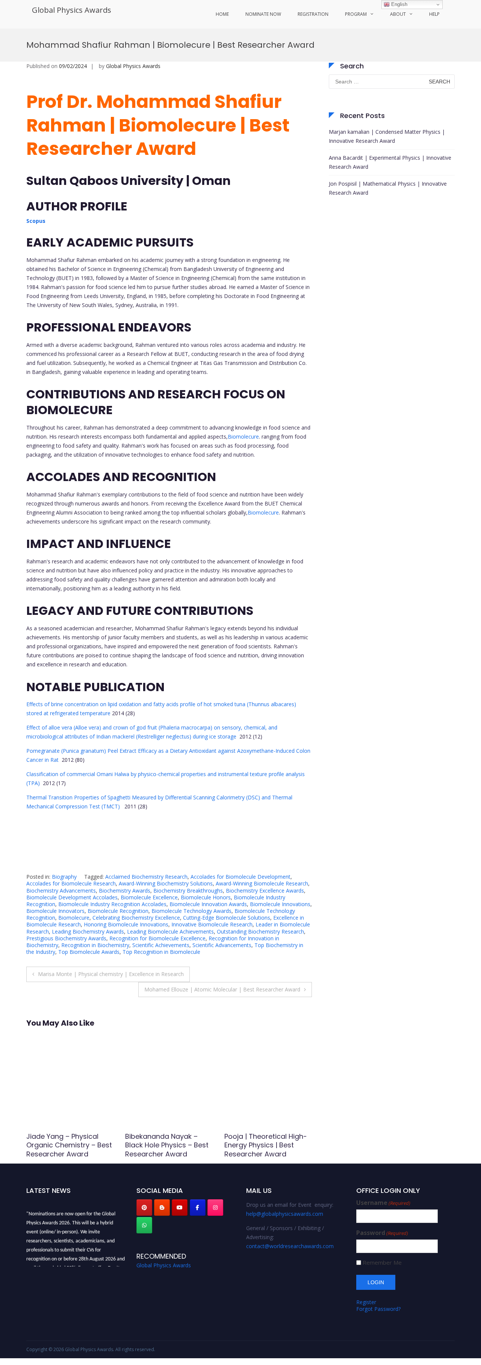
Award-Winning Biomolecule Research (262, 883)
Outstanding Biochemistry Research (260, 931)
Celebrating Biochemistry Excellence (136, 917)
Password (382, 1233)
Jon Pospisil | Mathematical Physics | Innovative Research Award (388, 188)
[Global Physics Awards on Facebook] (198, 1207)
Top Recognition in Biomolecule (161, 951)
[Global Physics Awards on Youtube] (180, 1207)
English (398, 4)
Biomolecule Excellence (149, 897)
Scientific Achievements (160, 945)
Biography (64, 876)
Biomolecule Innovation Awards (208, 904)
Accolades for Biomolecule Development (240, 876)
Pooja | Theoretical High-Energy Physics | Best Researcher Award (166, 1145)
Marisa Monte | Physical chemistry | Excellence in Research (111, 974)
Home (222, 14)
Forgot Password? (378, 1308)
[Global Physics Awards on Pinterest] (144, 1207)
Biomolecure (243, 436)
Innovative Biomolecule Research (212, 924)
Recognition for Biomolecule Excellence (157, 938)
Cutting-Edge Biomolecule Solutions (226, 917)
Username (383, 1203)
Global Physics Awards (71, 10)
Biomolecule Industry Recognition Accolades (112, 904)
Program (356, 14)
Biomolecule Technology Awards (191, 910)
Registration (313, 14)
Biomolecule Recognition (118, 910)
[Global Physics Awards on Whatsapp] (144, 1225)
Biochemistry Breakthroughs (188, 890)
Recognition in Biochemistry (95, 945)
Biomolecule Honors (206, 897)
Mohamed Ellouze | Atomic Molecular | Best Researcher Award (222, 989)
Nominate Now (263, 14)
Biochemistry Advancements (61, 890)
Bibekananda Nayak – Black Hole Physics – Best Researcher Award (68, 1145)
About (398, 14)
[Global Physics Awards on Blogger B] (162, 1207)
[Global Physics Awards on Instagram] (215, 1207)
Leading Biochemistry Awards (88, 931)
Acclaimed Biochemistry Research (146, 876)
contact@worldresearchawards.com (290, 1246)
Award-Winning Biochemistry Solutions (166, 883)
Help (434, 14)
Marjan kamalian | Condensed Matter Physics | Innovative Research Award (387, 136)
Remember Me (382, 1262)
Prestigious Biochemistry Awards (66, 938)
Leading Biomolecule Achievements (170, 931)
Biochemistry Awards (124, 890)
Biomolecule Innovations (280, 904)
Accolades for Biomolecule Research (71, 883)
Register (366, 1302)
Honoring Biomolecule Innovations (126, 924)
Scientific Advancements (221, 945)
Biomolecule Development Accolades (72, 897)
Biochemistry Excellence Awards (265, 890)
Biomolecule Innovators (55, 910)
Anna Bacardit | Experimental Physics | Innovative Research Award (390, 162)
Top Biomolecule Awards (88, 951)
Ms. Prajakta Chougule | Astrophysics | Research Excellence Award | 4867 (264, 1145)
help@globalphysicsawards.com (284, 1213)
